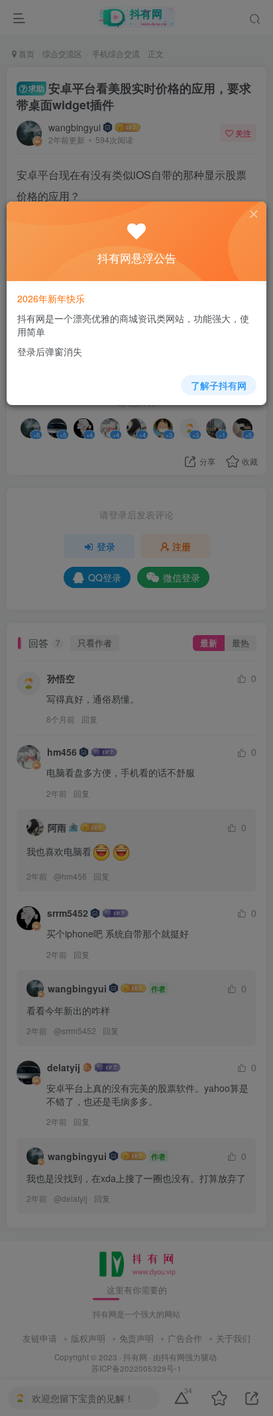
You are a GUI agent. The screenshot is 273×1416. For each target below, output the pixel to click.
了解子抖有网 (218, 385)
